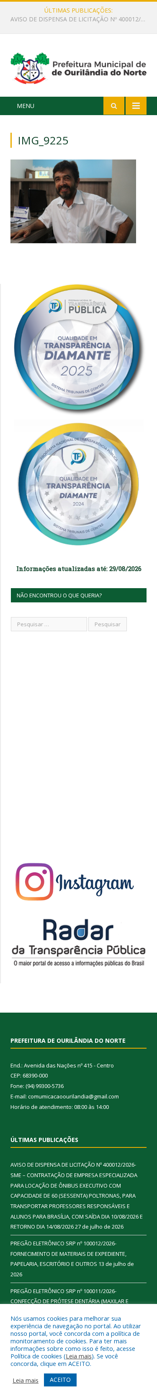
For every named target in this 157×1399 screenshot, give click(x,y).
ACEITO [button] (60, 1380)
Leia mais (79, 1356)
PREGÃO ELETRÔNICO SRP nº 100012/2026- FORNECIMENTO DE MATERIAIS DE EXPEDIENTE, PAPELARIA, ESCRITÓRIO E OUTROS (80, 19)
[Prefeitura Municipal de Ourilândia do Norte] (78, 67)
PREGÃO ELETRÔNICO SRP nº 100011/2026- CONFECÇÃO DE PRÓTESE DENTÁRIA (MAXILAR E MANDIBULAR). (69, 1301)
